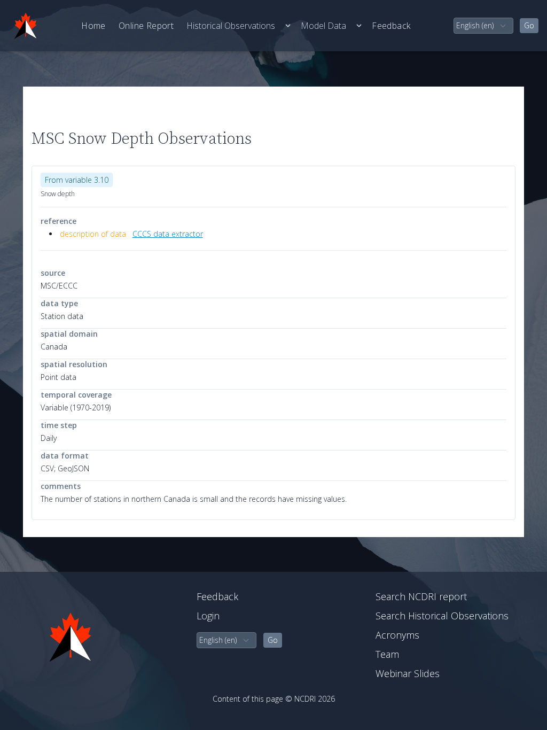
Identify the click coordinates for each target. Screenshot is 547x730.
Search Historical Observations (442, 615)
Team (387, 654)
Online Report (146, 26)
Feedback (391, 26)
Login (208, 615)
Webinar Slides (408, 673)
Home (93, 26)
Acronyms (397, 634)
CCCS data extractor (167, 234)
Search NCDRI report (421, 596)
